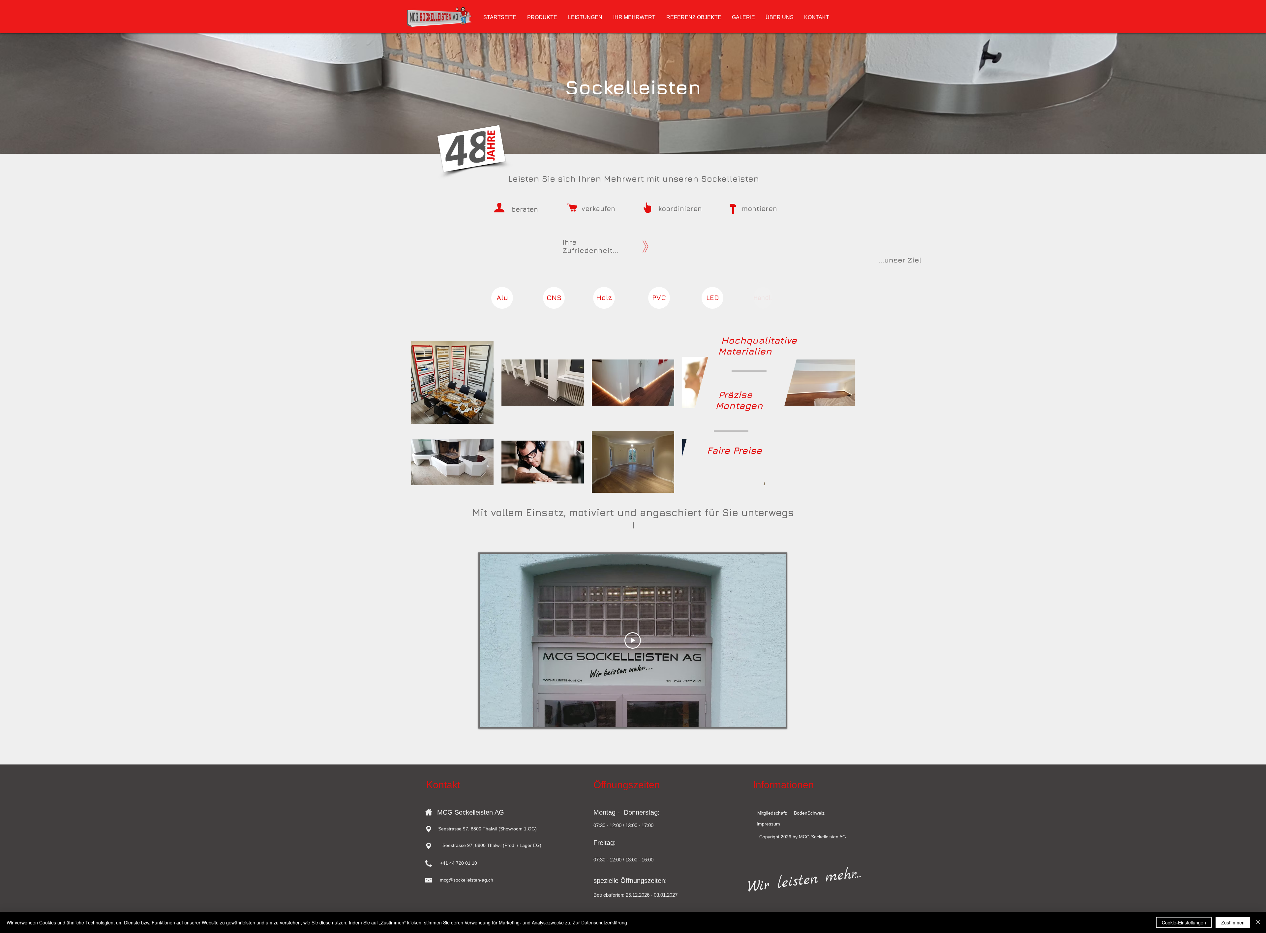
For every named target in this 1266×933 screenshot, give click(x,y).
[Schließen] (1258, 922)
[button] (458, 863)
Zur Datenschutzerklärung (600, 922)
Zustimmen (1233, 922)
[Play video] (632, 640)
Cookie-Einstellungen (1184, 922)
